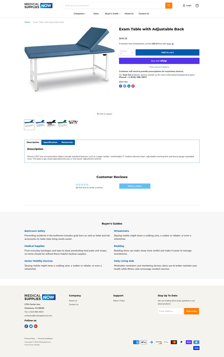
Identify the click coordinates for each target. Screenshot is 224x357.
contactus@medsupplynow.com (38, 315)
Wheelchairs (121, 231)
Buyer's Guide (112, 13)
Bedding (119, 246)
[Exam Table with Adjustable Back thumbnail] (29, 125)
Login (188, 5)
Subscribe (191, 311)
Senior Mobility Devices (38, 261)
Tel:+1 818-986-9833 (34, 312)
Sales (96, 13)
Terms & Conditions (45, 338)
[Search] (168, 6)
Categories (79, 13)
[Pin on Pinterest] (133, 86)
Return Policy (119, 300)
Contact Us (144, 13)
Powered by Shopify (32, 345)
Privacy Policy (29, 338)
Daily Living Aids (124, 261)
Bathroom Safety (34, 231)
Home (27, 22)
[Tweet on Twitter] (124, 86)
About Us (129, 13)
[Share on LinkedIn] (128, 86)
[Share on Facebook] (120, 86)
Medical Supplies (34, 246)
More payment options (159, 67)
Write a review (135, 186)
